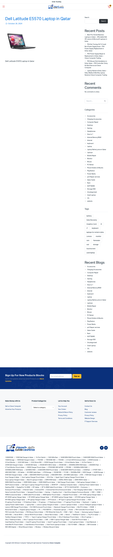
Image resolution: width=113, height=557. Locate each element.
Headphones (91, 131)
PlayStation (91, 171)
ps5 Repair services (93, 177)
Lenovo (89, 236)
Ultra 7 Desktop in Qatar (13, 519)
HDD (93, 492)
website (89, 201)
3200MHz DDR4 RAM (81, 467)
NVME (92, 507)
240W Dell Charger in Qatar (14, 465)
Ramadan (96, 240)
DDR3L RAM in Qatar (66, 480)
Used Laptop (91, 195)
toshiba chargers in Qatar (13, 517)
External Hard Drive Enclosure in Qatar (59, 490)
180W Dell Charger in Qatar (26, 460)
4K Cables (21, 472)
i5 (101, 224)
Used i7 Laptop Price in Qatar (57, 522)
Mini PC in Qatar (82, 507)
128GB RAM (9, 457)
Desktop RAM (10, 487)
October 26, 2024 (15, 24)
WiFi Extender (92, 524)
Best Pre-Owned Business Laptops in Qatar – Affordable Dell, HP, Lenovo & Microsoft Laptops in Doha (96, 38)
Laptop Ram (30, 504)
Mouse (89, 161)
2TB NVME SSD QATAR (55, 467)
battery (89, 216)
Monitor (89, 158)
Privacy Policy (62, 415)
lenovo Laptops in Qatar (69, 504)
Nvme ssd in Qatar (11, 509)
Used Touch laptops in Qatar (56, 524)
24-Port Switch (87, 462)
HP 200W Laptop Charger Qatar (15, 497)
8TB (81, 475)
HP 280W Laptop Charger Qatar (62, 497)
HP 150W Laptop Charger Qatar (90, 495)
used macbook (91, 522)
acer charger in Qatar (12, 477)
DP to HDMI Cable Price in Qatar (52, 487)
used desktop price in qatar (14, 522)
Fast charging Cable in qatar (83, 490)
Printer (71, 509)
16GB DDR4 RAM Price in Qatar (70, 457)
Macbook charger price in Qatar (64, 507)
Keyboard (86, 502)
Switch (67, 514)
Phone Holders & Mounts (95, 168)
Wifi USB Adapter (11, 527)
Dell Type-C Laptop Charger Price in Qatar (35, 485)
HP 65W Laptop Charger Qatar (85, 497)
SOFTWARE (91, 186)
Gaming (89, 128)
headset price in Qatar (70, 495)
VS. (88, 198)
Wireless (38, 527)
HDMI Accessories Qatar (13, 495)
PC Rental (90, 164)
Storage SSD (91, 189)
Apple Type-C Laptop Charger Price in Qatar (70, 477)
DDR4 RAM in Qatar (81, 480)
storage (95, 244)
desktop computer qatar (68, 485)
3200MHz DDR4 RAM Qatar (14, 470)
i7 (87, 228)
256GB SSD (63, 465)
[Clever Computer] (56, 6)
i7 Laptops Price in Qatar (72, 502)
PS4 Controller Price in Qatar (84, 509)
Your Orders (62, 409)
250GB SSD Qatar (31, 465)
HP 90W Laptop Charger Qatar (15, 500)
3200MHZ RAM (30, 470)
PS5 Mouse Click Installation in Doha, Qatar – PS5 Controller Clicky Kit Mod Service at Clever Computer (96, 65)
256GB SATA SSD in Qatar (48, 465)
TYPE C (27, 517)
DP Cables (36, 487)
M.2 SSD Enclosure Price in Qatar (41, 507)
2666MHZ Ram (94, 465)
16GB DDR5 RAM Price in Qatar (93, 457)
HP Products (52, 500)
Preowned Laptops (60, 509)
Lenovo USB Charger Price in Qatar (16, 507)
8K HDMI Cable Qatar (71, 475)
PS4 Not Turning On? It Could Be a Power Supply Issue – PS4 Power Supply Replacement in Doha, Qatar (95, 48)
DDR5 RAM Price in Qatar (47, 482)
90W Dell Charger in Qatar (94, 475)
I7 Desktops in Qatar (55, 502)
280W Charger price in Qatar (36, 467)
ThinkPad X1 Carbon (79, 514)
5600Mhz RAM (76, 472)
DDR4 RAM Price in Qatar (13, 482)
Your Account (62, 406)
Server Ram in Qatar (51, 514)
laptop (94, 502)
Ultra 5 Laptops (86, 517)
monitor (98, 236)
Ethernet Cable (28, 490)
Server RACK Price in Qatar (34, 514)
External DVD (39, 490)
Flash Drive (98, 490)
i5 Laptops (42, 502)
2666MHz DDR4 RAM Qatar (78, 465)
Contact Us (88, 406)
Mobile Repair (91, 155)
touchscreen (91, 248)
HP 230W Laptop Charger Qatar (39, 497)
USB (46, 519)
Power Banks (91, 174)
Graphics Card (92, 224)
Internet (89, 140)
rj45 (71, 512)
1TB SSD (61, 460)
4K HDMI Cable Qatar (34, 472)
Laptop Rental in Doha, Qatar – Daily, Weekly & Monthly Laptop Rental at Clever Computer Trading (96, 73)
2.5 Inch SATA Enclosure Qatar (76, 460)
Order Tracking (56, 1)
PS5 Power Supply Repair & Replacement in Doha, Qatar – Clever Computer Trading (95, 56)
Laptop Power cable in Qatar (14, 504)
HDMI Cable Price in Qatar (32, 495)
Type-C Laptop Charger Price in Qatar (44, 517)
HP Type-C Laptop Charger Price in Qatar (72, 500)
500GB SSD (58, 472)
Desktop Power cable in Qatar (89, 485)
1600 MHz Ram (53, 457)
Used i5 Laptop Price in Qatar (35, 522)
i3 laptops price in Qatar (13, 502)
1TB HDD (40, 460)
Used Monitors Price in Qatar (34, 524)
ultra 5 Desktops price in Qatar (69, 517)
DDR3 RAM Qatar (51, 480)
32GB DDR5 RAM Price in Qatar (71, 470)
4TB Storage (47, 472)
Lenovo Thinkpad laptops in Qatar (90, 504)
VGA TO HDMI (72, 524)
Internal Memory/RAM (94, 137)
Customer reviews (91, 412)
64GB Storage (98, 472)
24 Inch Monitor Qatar (72, 462)
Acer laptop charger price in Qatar (33, 477)
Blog (86, 409)
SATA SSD (8, 514)
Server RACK (18, 514)
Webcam (82, 524)
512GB (66, 472)
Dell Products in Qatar (12, 485)
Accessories (91, 116)
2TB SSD (69, 467)
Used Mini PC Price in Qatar (14, 524)
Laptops (90, 152)
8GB (26, 475)
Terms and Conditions (65, 418)
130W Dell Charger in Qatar (25, 457)
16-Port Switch (41, 457)
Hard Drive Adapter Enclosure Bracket (76, 492)
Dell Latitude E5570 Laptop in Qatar (38, 19)
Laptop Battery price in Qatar (96, 149)
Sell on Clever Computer (13, 406)
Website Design (90, 418)
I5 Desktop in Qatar (30, 502)
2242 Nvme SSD (36, 462)
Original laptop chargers (28, 509)
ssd (88, 244)
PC (40, 509)
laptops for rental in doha (95, 232)
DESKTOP (55, 485)
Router (77, 512)
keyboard (90, 143)
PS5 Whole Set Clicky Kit (54, 512)
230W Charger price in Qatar (53, 462)
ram (88, 240)
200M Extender (93, 460)
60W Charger (87, 472)
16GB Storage (10, 460)
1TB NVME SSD (50, 460)
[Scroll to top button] (109, 548)
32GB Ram (86, 470)
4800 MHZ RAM (10, 472)
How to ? (90, 134)
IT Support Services (91, 421)
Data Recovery (92, 220)
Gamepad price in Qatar (35, 492)
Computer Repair (92, 122)
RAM (66, 512)
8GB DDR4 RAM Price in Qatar (39, 475)
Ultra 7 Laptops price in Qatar (33, 519)
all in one (50, 477)
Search (87, 17)
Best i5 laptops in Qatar (35, 480)
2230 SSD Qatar (23, 462)
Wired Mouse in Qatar (26, 527)
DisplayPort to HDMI (23, 487)
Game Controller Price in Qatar (15, 492)
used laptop (91, 253)
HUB (89, 500)
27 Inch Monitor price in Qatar (15, 467)
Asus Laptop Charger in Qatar (15, 480)
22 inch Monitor (10, 462)
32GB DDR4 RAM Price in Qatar (48, 470)
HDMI (99, 492)
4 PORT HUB (96, 470)
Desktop (90, 125)
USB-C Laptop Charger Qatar (60, 519)
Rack (88, 183)
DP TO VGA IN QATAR (72, 487)
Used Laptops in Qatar (76, 522)
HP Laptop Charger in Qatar (37, 500)
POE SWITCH (47, 509)
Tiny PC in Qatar (93, 514)
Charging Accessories (94, 119)
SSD (61, 514)
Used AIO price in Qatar (79, 519)
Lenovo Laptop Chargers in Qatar (48, 504)
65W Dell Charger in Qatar (13, 475)
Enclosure (84, 487)
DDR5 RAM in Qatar (30, 482)
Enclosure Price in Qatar (13, 490)
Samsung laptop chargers (91, 512)
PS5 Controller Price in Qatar (14, 512)
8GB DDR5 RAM (56, 475)
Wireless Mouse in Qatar (51, 527)
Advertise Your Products (13, 409)
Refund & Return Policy (65, 412)
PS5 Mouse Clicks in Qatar (35, 512)
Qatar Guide (91, 180)
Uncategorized (92, 192)
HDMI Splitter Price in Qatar (52, 495)
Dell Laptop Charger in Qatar (86, 482)
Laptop (89, 146)
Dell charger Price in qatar (66, 482)
